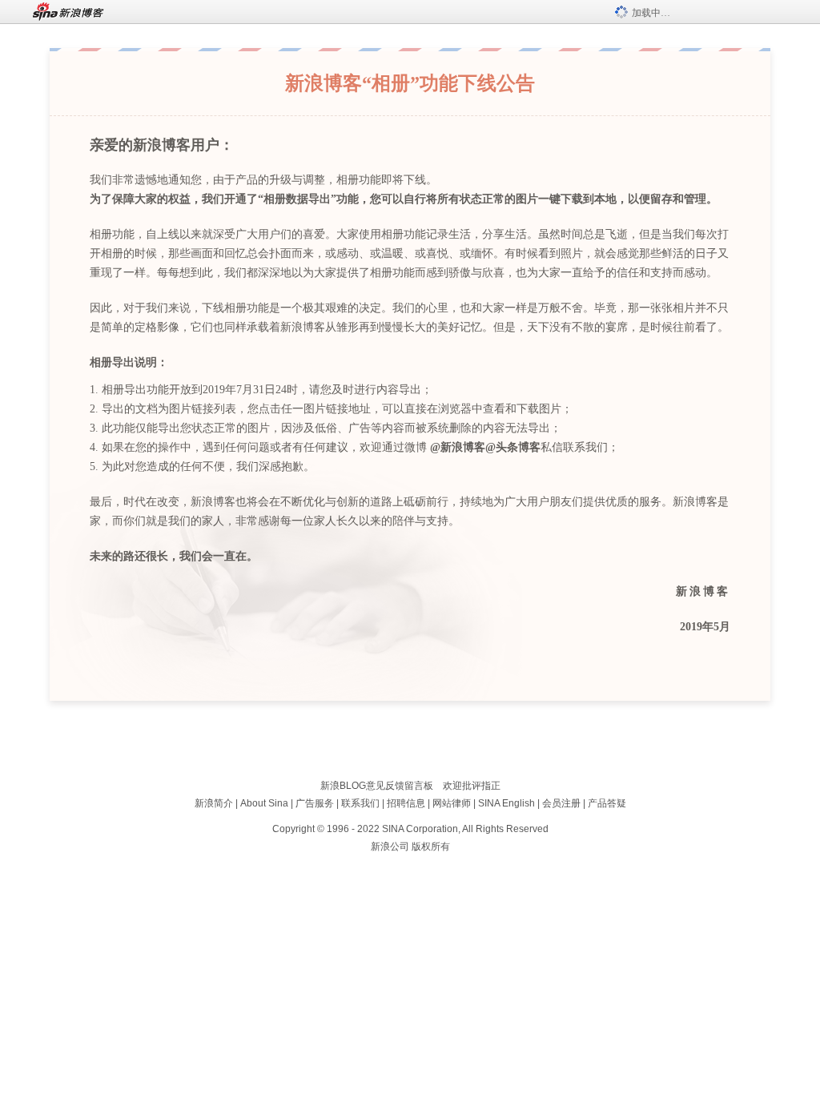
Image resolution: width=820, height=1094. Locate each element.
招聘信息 (406, 803)
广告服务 (314, 803)
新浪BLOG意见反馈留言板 (376, 785)
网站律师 (451, 803)
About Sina (264, 803)
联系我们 (360, 803)
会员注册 (561, 803)
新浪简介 (214, 803)
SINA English (506, 803)
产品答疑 (607, 803)
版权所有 (431, 846)
